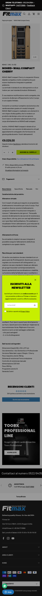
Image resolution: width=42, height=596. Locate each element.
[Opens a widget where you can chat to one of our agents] (8, 592)
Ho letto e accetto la (18, 311)
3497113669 (21, 5)
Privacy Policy (25, 311)
